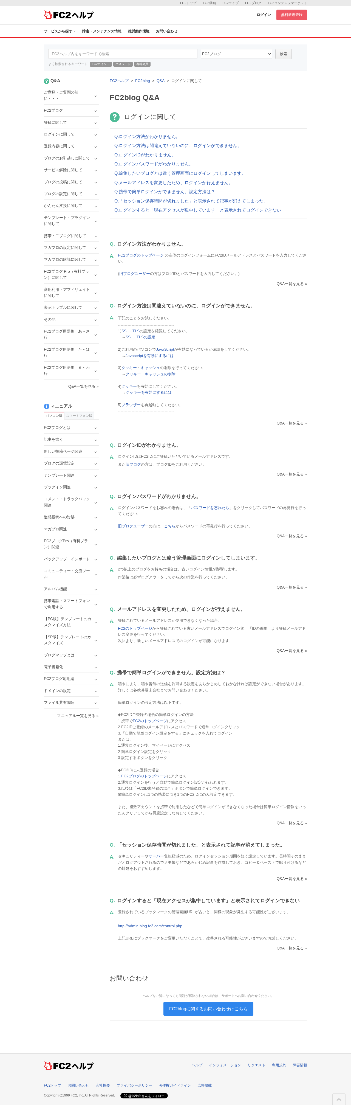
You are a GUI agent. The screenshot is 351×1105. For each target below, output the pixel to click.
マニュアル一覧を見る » (78, 715)
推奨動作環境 (138, 31)
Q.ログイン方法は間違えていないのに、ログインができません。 (178, 145)
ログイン (264, 15)
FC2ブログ (253, 3)
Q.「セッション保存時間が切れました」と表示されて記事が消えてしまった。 (191, 201)
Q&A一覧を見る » (292, 284)
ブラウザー (131, 405)
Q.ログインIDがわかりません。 (145, 155)
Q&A (161, 80)
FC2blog (142, 80)
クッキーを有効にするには (149, 392)
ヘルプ (197, 1065)
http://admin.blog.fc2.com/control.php (150, 926)
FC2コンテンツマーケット (287, 3)
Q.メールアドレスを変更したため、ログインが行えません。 (173, 182)
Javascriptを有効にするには (150, 355)
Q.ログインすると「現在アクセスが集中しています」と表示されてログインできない (197, 210)
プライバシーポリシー (134, 1085)
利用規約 (279, 1065)
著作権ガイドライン (175, 1085)
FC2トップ (188, 3)
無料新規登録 (291, 15)
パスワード (123, 64)
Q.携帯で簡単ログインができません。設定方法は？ (164, 191)
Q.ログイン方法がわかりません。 (147, 136)
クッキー (129, 367)
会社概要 (103, 1085)
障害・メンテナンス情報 (101, 31)
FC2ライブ (230, 3)
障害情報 (300, 1065)
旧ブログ (133, 464)
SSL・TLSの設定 (140, 337)
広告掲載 (204, 1085)
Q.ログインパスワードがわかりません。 (153, 164)
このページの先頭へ (339, 1099)
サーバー (156, 856)
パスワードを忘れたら (210, 507)
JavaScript (165, 349)
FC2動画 (209, 3)
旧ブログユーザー (134, 273)
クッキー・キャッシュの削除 (151, 374)
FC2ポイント (101, 64)
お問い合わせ (166, 31)
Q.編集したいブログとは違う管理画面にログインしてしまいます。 (180, 173)
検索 (283, 54)
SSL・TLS (130, 331)
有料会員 (142, 64)
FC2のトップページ (135, 628)
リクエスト (256, 1065)
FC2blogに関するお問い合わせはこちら (208, 1008)
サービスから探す (58, 31)
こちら (170, 526)
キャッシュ (150, 367)
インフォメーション (225, 1065)
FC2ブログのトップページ (141, 255)
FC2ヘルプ (119, 80)
